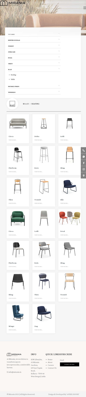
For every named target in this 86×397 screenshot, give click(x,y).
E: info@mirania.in (14, 372)
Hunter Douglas (14, 40)
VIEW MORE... (13, 140)
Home (50, 359)
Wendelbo (12, 92)
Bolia (10, 58)
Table (13, 79)
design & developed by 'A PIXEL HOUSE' (63, 394)
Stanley (11, 46)
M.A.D (10, 69)
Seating (13, 75)
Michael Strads (13, 86)
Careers (51, 365)
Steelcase (11, 52)
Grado (10, 63)
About (50, 362)
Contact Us (52, 368)
